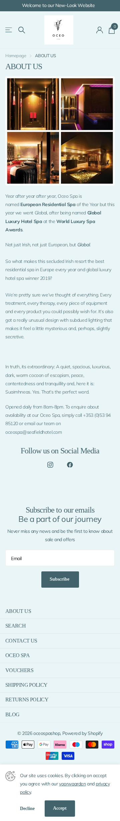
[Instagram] (50, 465)
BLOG (12, 714)
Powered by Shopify (82, 733)
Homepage (15, 55)
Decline (27, 808)
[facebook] (69, 465)
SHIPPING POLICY (26, 685)
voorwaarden (72, 784)
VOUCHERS (19, 670)
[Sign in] (99, 30)
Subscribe (60, 579)
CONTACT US (21, 641)
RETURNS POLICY (26, 699)
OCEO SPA (17, 655)
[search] (21, 30)
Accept (60, 808)
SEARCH (15, 626)
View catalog (9, 30)
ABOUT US (18, 611)
